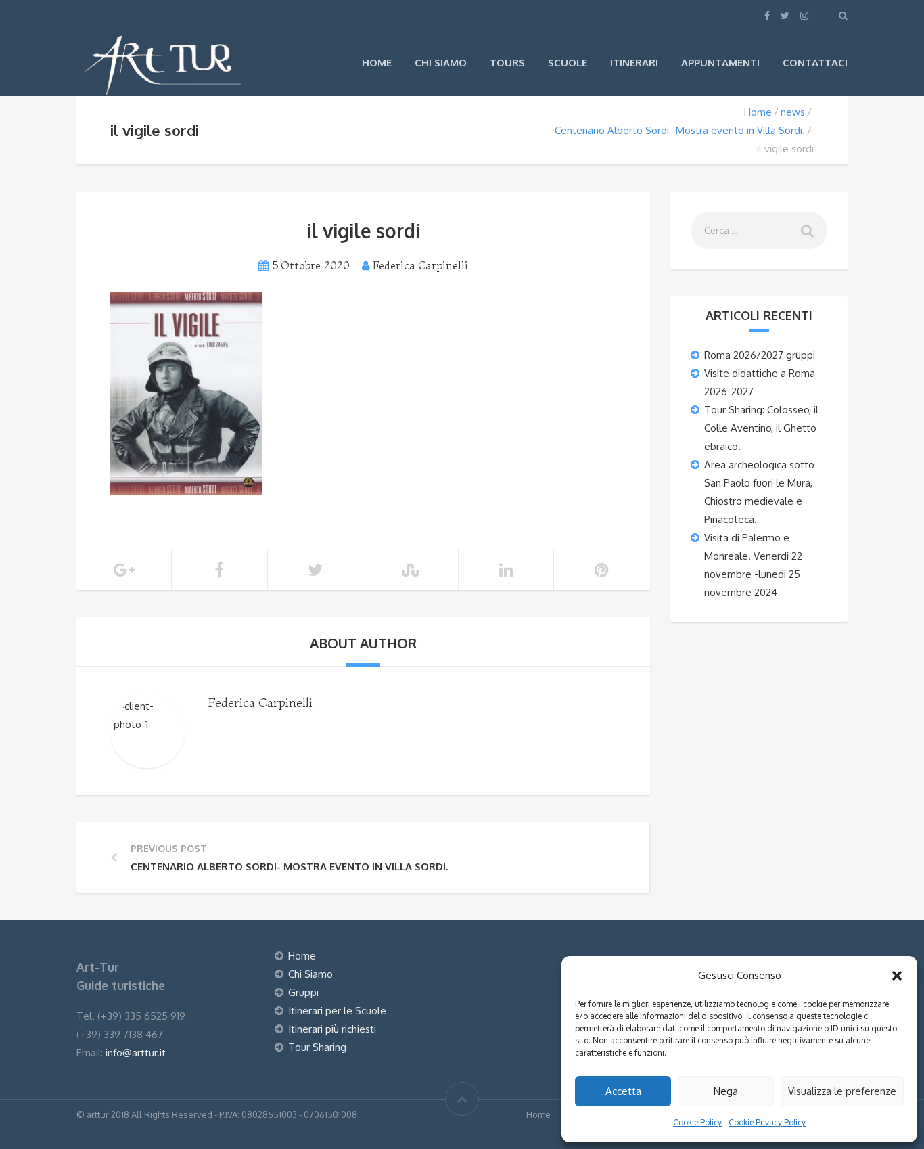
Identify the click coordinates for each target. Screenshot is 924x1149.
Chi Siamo (441, 62)
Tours (507, 62)
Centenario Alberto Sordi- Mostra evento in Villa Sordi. (680, 130)
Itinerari (634, 62)
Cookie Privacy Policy (767, 1122)
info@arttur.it (136, 1052)
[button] (897, 976)
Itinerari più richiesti (332, 1028)
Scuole (567, 62)
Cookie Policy (697, 1122)
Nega (726, 1091)
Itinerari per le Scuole (337, 1010)
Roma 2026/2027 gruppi (759, 354)
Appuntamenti (720, 62)
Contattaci (815, 62)
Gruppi (303, 992)
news (793, 112)
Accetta (623, 1091)
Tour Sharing (317, 1047)
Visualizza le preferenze (842, 1091)
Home (377, 62)
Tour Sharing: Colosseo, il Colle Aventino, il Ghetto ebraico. (761, 428)
